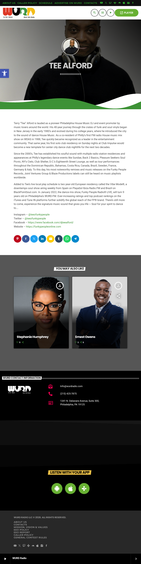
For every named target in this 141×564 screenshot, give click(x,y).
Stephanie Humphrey (32, 337)
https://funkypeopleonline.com (43, 226)
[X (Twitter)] (106, 3)
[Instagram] (128, 3)
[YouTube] (101, 3)
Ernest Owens (85, 337)
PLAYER (126, 13)
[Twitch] (110, 3)
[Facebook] (133, 3)
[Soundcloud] (119, 3)
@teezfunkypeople (39, 214)
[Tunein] (114, 3)
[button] (4, 73)
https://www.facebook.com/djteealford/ (51, 222)
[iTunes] (124, 3)
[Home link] (19, 13)
